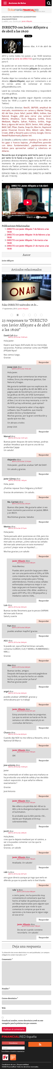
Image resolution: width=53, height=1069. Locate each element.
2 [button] (17, 315)
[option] (26, 292)
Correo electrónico (10, 998)
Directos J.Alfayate (23, 16)
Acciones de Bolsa (17, 3)
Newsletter (13, 1043)
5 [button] (35, 315)
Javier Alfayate (27, 21)
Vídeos (14, 19)
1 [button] (11, 315)
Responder (44, 362)
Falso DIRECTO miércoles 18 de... (20, 305)
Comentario (7, 959)
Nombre (6, 988)
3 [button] (23, 315)
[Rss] (40, 1044)
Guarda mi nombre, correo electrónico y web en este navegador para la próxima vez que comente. (22, 1022)
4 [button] (29, 315)
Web (4, 1008)
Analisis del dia (8, 16)
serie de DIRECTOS (23, 58)
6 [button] (41, 315)
